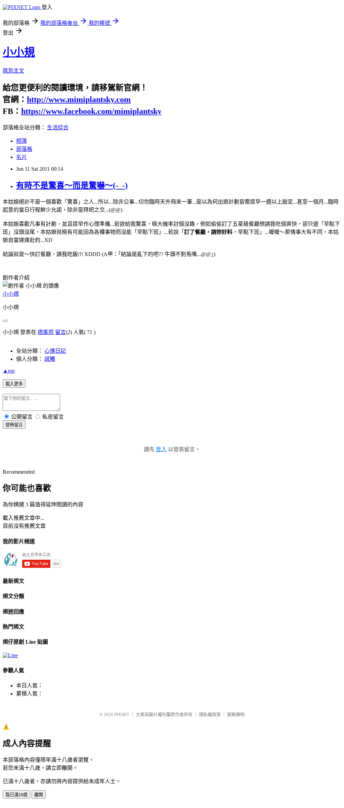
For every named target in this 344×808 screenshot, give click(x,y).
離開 (38, 794)
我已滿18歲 (16, 794)
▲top (9, 371)
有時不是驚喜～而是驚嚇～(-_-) (72, 185)
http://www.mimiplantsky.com (79, 99)
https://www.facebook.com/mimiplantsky (91, 111)
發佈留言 (14, 424)
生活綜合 (58, 127)
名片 (21, 157)
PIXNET (121, 714)
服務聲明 (236, 714)
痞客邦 (46, 332)
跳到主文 (13, 71)
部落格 (24, 149)
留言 (60, 332)
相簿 (21, 141)
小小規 (19, 52)
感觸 (49, 359)
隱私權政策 (210, 714)
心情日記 (55, 351)
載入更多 (14, 383)
